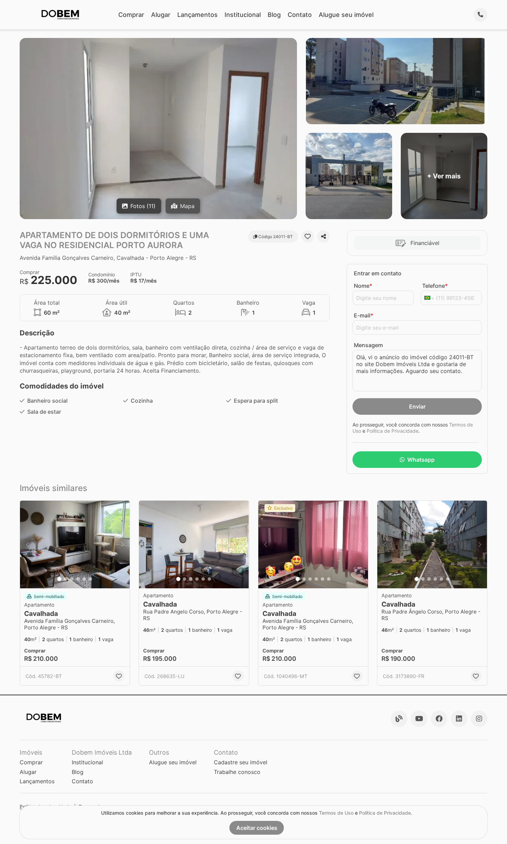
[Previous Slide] (27, 545)
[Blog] (399, 718)
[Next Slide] (122, 545)
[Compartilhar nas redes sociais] (323, 236)
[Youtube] (419, 718)
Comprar (131, 14)
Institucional (243, 14)
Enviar (417, 406)
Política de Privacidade (392, 431)
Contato (300, 14)
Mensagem (368, 345)
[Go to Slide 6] (90, 579)
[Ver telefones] (480, 15)
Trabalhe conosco (237, 771)
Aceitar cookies (256, 827)
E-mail (363, 315)
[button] (75, 545)
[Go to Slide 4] (78, 579)
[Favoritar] (307, 236)
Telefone (435, 285)
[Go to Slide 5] (84, 579)
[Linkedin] (459, 718)
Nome (363, 285)
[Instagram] (479, 718)
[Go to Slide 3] (71, 579)
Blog (274, 14)
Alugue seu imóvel (346, 14)
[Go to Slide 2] (65, 579)
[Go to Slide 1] (59, 579)
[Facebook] (439, 718)
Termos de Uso (336, 813)
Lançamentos (197, 14)
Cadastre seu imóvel (240, 762)
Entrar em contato (377, 273)
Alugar (160, 14)
